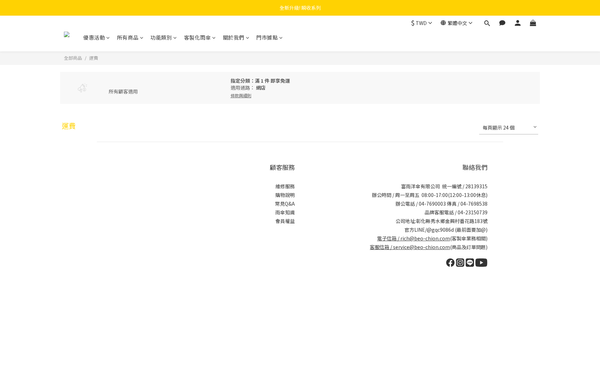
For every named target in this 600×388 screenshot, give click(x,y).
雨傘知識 (285, 212)
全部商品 (73, 58)
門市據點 (267, 37)
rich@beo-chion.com (425, 238)
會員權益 (285, 220)
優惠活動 (94, 37)
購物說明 (285, 194)
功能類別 (161, 37)
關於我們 (233, 37)
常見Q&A (285, 203)
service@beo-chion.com (421, 246)
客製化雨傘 (197, 37)
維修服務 (285, 186)
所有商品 (128, 37)
